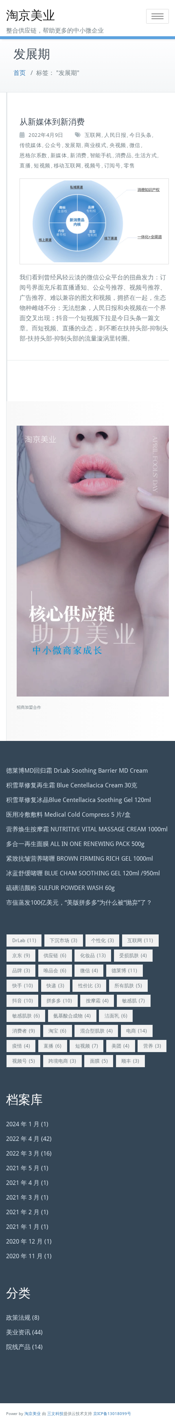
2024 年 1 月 (22, 1124)
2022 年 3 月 (22, 1153)
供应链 (55, 955)
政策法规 (18, 1317)
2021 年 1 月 (22, 1227)
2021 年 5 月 (22, 1168)
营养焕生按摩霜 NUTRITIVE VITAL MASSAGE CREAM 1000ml (87, 829)
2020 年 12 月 (24, 1241)
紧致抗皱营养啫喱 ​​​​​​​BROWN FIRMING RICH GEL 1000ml (79, 858)
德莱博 (124, 971)
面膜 (99, 1061)
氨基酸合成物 (72, 1016)
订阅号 (112, 166)
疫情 (21, 1046)
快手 (22, 986)
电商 (136, 1031)
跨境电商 (62, 1061)
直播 (25, 166)
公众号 (53, 145)
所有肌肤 (128, 986)
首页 (19, 73)
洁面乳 (116, 1016)
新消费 (78, 155)
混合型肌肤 (96, 1031)
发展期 (73, 145)
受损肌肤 (133, 955)
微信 (134, 145)
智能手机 (101, 155)
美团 (120, 1046)
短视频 (42, 166)
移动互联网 (67, 166)
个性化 (102, 940)
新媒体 (58, 155)
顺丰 (130, 1061)
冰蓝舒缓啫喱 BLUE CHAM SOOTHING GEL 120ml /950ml (83, 873)
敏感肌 (133, 1001)
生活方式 (146, 155)
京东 (21, 955)
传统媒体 (31, 145)
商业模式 (95, 145)
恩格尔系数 (33, 155)
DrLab (24, 940)
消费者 (23, 1031)
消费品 (123, 155)
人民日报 (115, 135)
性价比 (89, 986)
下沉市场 (63, 940)
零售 (129, 166)
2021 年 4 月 (22, 1183)
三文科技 (55, 1413)
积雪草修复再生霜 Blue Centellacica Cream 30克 (71, 785)
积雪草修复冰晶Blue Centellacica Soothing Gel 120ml (78, 800)
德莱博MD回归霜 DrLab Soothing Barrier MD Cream (77, 770)
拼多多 (59, 1001)
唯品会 (55, 971)
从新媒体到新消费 (52, 122)
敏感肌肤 (26, 1016)
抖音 (22, 1001)
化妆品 (93, 955)
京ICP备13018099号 (112, 1413)
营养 (152, 1046)
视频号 (92, 166)
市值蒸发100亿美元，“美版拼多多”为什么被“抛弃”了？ (79, 902)
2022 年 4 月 (22, 1139)
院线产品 (18, 1347)
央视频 (117, 145)
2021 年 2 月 (22, 1212)
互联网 (93, 135)
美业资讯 (18, 1332)
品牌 (21, 971)
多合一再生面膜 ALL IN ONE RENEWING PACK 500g (75, 844)
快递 (55, 986)
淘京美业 (30, 15)
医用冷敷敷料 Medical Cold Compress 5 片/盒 (68, 814)
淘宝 (57, 1031)
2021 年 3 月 (22, 1197)
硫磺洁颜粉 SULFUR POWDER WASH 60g (60, 888)
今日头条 (140, 135)
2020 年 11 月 (24, 1256)
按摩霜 (97, 1001)
